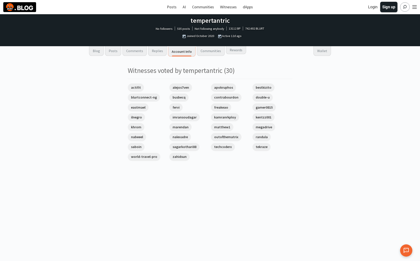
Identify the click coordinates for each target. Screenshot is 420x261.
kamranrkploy (225, 117)
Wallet (322, 51)
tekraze (262, 147)
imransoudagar (185, 117)
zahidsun (180, 156)
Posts (172, 6)
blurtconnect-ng (144, 97)
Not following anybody (209, 29)
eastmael (138, 107)
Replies (157, 51)
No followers (164, 29)
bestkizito (263, 87)
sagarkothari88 (184, 147)
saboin (136, 147)
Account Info (182, 51)
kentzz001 (263, 117)
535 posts (183, 29)
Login (373, 7)
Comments (134, 51)
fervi (176, 107)
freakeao (221, 107)
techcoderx (223, 147)
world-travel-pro (144, 156)
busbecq (179, 97)
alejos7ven (181, 87)
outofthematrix (226, 137)
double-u (263, 97)
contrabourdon (226, 97)
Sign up (388, 7)
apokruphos (223, 87)
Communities (203, 6)
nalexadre (180, 137)
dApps (248, 6)
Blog (96, 51)
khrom (136, 127)
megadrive (264, 127)
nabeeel (137, 137)
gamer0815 (264, 107)
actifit (136, 87)
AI (184, 6)
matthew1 (222, 127)
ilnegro (136, 117)
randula (262, 137)
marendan (181, 127)
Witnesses (228, 6)
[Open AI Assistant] (406, 250)
